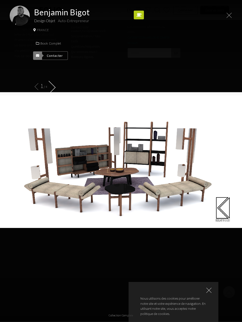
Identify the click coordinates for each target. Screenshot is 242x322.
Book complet (50, 43)
